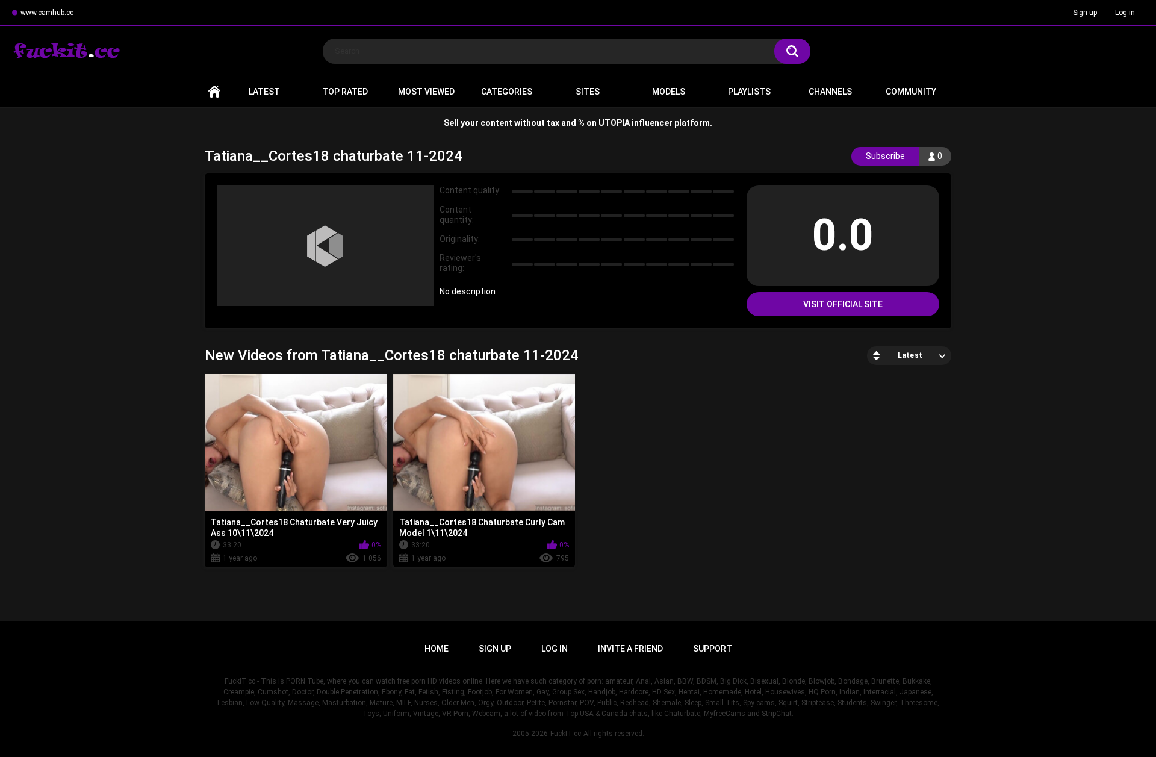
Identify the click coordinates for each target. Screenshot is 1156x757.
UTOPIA (614, 123)
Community (911, 91)
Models (668, 91)
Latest (264, 91)
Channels (830, 91)
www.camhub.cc (46, 12)
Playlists (749, 91)
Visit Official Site (843, 304)
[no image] (325, 245)
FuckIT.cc (565, 733)
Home (214, 91)
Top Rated (345, 91)
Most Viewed (426, 91)
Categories (506, 91)
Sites (588, 91)
